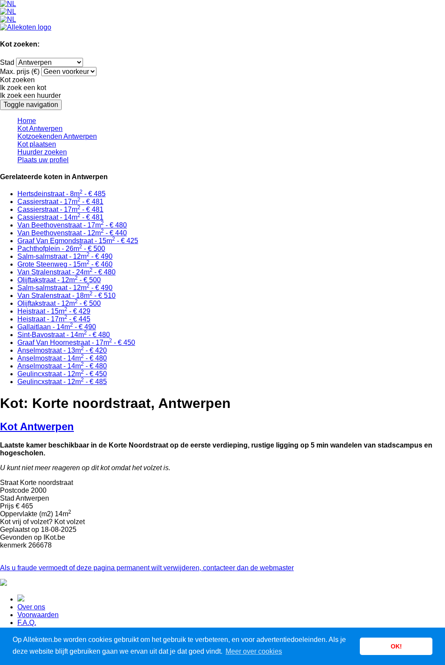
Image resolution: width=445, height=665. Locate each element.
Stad (7, 62)
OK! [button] (396, 646)
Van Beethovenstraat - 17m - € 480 (72, 225)
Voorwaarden (38, 614)
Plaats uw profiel (43, 160)
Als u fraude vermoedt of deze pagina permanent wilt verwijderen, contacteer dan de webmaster (147, 567)
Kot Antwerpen (40, 128)
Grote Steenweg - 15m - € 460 (65, 264)
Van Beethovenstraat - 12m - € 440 (72, 233)
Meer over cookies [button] (254, 651)
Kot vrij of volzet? (26, 521)
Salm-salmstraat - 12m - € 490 (65, 256)
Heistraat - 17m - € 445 (53, 319)
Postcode (14, 490)
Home (26, 120)
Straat (9, 482)
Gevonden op (21, 537)
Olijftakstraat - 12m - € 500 (59, 280)
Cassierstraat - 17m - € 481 (60, 201)
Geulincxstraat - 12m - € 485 (62, 381)
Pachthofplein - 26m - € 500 (61, 248)
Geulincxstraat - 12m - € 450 (62, 374)
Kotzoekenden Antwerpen (57, 136)
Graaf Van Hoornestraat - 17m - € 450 (76, 342)
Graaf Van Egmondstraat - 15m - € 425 (77, 240)
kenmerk (13, 545)
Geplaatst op (19, 529)
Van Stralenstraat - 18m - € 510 (66, 295)
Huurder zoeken (42, 152)
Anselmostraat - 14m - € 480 (62, 358)
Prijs (7, 506)
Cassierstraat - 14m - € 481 (60, 217)
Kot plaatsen (36, 144)
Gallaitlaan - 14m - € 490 (56, 327)
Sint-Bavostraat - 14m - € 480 (63, 334)
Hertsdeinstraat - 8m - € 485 (61, 193)
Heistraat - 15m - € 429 (53, 311)
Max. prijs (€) (20, 71)
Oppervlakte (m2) (26, 514)
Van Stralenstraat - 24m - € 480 (66, 272)
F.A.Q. (26, 622)
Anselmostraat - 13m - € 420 (62, 350)
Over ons (31, 607)
